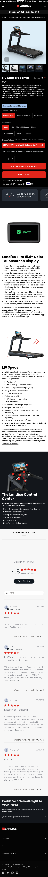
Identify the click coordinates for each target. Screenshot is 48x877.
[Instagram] (12, 873)
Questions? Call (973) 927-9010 (24, 12)
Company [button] (5, 838)
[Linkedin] (17, 873)
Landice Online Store (11, 864)
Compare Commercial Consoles (14, 106)
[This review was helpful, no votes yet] (37, 636)
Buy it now (24, 174)
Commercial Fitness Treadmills (19, 17)
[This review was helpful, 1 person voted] (37, 690)
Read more (14, 680)
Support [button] (5, 846)
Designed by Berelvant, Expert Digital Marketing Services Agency (22, 868)
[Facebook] (3, 873)
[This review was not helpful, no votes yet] (41, 636)
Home (4, 17)
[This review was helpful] (37, 739)
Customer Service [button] (9, 853)
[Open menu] (5, 6)
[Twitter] (8, 873)
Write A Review (24, 581)
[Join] (43, 817)
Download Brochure (10, 444)
